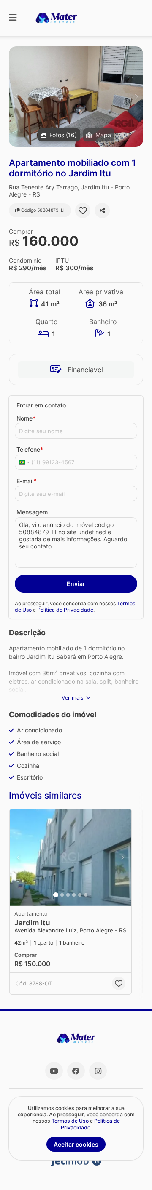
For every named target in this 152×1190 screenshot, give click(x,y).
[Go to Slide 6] (85, 895)
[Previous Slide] (16, 96)
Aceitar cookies (76, 1144)
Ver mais (73, 698)
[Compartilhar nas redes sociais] (102, 210)
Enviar (76, 583)
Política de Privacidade (65, 610)
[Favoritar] (82, 210)
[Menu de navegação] (12, 18)
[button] (76, 96)
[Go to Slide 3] (68, 895)
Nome (25, 418)
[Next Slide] (136, 96)
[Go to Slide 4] (74, 895)
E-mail (26, 481)
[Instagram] (98, 1071)
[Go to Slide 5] (79, 895)
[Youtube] (54, 1071)
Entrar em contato (41, 405)
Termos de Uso (70, 1121)
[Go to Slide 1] (55, 894)
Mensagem (32, 512)
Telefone (29, 449)
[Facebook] (76, 1071)
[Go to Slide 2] (62, 895)
